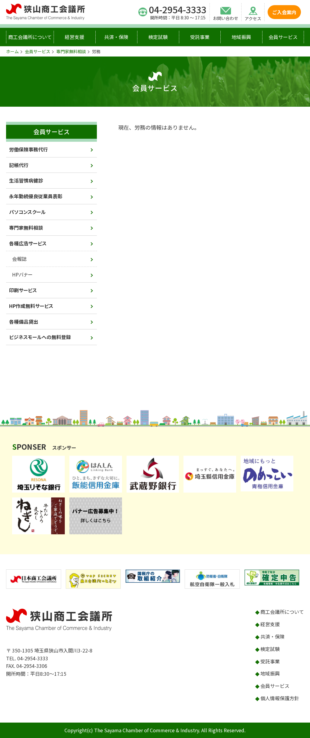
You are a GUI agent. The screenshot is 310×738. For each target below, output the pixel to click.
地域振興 (241, 36)
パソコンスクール (27, 211)
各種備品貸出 (23, 321)
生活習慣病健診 (26, 180)
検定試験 (158, 36)
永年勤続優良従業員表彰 (35, 196)
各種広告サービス (28, 243)
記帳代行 (18, 165)
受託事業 (199, 36)
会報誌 (19, 258)
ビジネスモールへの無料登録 (40, 337)
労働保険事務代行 (28, 149)
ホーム (12, 51)
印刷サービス (23, 290)
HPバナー (22, 274)
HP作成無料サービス (31, 305)
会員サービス (283, 36)
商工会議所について (30, 36)
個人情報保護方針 (279, 698)
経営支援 (74, 36)
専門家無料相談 (71, 51)
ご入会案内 (284, 12)
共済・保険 (116, 36)
